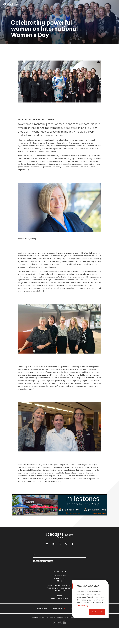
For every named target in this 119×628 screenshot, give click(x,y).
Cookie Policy (82, 605)
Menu (113, 4)
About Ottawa (42, 608)
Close (95, 612)
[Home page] (11, 4)
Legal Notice (75, 608)
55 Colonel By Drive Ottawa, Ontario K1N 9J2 (59, 578)
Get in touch (59, 571)
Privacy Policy (58, 608)
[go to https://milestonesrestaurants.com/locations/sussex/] (59, 504)
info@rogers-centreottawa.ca (59, 585)
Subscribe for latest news (43, 561)
